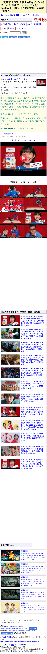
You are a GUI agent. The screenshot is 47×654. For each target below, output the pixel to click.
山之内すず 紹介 (19, 24)
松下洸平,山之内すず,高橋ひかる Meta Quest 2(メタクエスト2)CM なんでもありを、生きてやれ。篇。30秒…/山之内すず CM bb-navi (32, 373)
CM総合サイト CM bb (16, 645)
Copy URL (13, 37)
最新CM (11, 28)
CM (1, 15)
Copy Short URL (24, 37)
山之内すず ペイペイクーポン (15, 79)
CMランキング (21, 28)
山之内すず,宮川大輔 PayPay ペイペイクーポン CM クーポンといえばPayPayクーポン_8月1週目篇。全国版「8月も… (23, 6)
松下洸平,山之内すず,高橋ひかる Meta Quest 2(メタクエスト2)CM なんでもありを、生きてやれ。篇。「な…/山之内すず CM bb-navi (32, 347)
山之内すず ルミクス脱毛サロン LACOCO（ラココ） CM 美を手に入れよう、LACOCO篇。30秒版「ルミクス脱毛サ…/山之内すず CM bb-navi (32, 334)
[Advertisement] (23, 57)
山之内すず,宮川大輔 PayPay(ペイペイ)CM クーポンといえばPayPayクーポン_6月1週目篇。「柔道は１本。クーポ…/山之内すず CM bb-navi (32, 464)
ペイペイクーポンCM (30, 15)
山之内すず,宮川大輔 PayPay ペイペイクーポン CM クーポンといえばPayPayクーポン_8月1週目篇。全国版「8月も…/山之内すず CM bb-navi (32, 321)
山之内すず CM (12, 15)
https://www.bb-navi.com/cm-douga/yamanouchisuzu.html (19, 641)
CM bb (3, 28)
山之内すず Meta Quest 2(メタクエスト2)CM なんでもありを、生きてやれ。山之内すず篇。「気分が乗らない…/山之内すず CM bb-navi (32, 360)
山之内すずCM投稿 (34, 24)
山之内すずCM (6, 24)
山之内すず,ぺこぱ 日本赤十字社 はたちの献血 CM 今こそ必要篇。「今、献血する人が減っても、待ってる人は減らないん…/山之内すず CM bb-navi (32, 425)
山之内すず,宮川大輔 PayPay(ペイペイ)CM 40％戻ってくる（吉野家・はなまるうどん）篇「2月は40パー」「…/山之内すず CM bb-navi (32, 412)
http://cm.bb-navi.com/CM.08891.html (22, 631)
